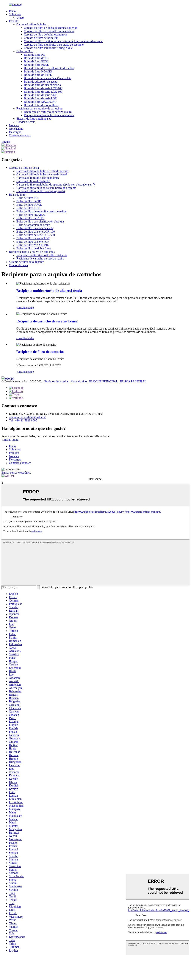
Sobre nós (15, 14)
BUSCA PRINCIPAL (133, 381)
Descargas (15, 132)
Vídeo (20, 17)
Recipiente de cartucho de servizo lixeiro (48, 111)
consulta (21, 307)
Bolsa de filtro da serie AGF (40, 95)
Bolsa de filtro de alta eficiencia (42, 84)
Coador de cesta (25, 121)
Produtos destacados (56, 381)
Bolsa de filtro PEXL (36, 64)
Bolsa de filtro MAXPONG (40, 101)
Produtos (14, 21)
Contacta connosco (20, 135)
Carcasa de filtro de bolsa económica (45, 34)
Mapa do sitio (79, 381)
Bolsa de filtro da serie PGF (40, 98)
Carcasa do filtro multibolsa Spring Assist (48, 48)
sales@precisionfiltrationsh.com (27, 417)
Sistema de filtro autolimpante (33, 118)
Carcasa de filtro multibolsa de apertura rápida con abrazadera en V (63, 41)
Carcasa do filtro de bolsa (31, 24)
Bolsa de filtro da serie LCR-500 (43, 91)
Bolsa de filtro (24, 51)
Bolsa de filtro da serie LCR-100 (43, 88)
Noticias (14, 125)
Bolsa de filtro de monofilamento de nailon (49, 68)
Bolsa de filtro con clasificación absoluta (47, 78)
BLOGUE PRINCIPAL (103, 381)
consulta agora (9, 439)
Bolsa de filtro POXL (36, 61)
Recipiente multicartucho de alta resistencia (49, 115)
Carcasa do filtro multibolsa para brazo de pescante (54, 44)
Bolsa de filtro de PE (36, 58)
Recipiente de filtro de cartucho (40, 352)
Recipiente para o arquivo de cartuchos (39, 108)
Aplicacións (16, 128)
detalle (30, 307)
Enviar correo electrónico (16, 472)
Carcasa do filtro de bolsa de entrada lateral (49, 31)
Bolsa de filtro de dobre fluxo (41, 105)
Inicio (12, 11)
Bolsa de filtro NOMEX (38, 71)
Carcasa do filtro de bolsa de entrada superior (50, 27)
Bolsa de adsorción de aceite (40, 81)
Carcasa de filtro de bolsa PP (41, 37)
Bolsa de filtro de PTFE (38, 74)
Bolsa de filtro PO (34, 54)
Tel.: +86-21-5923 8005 (23, 420)
